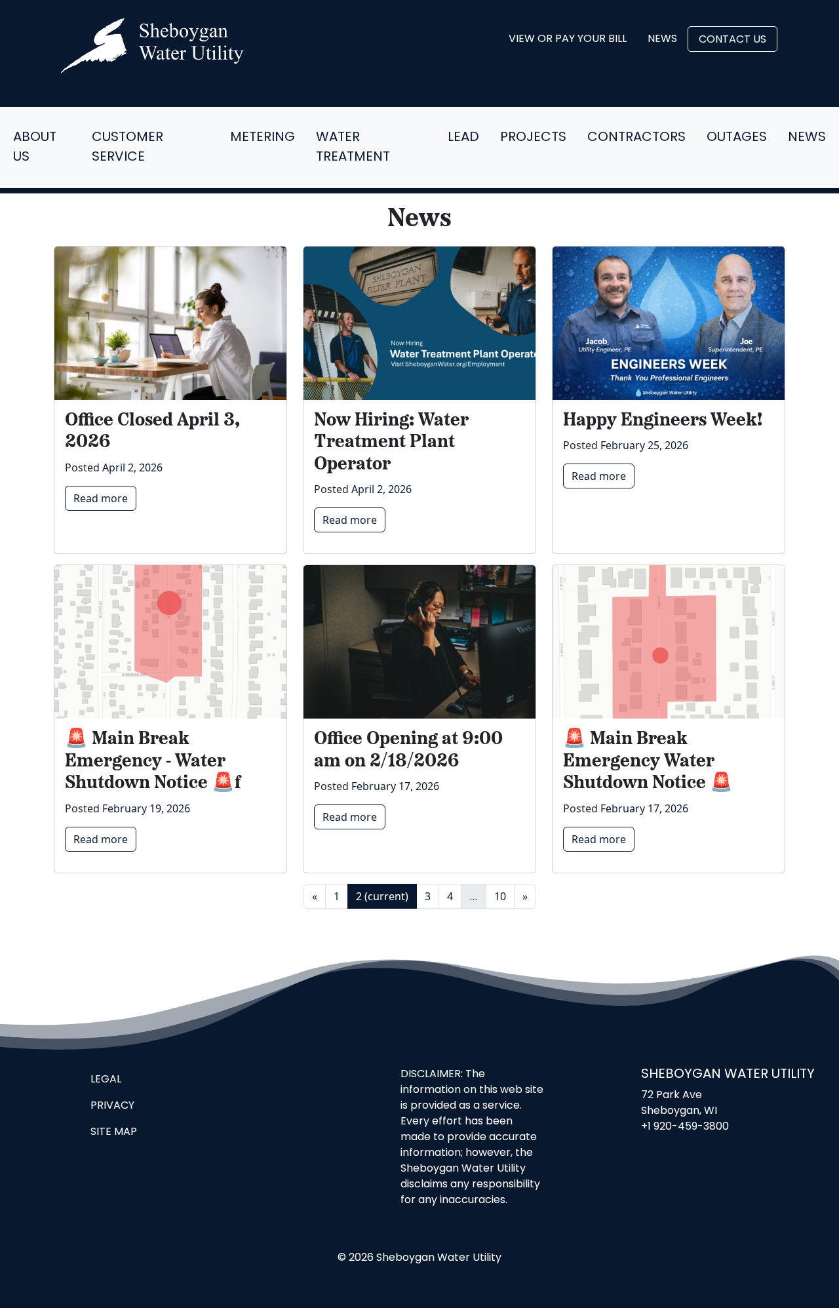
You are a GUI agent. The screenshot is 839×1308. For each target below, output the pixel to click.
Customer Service (127, 147)
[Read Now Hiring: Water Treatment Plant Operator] (419, 323)
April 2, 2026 (132, 467)
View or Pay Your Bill (568, 39)
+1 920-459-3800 (685, 1127)
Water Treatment (353, 147)
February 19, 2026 (146, 808)
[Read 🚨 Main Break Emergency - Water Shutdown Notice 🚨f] (170, 642)
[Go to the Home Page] (152, 45)
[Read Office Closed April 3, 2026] (170, 323)
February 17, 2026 (395, 786)
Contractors (636, 137)
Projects (533, 137)
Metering (262, 137)
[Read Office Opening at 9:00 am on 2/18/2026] (419, 642)
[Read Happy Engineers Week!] (669, 323)
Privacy (112, 1106)
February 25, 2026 (644, 445)
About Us (34, 147)
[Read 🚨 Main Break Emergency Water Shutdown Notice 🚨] (669, 642)
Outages (737, 137)
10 (500, 896)
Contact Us (732, 40)
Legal (105, 1080)
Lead (463, 137)
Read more (100, 498)
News (662, 39)
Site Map (113, 1132)
